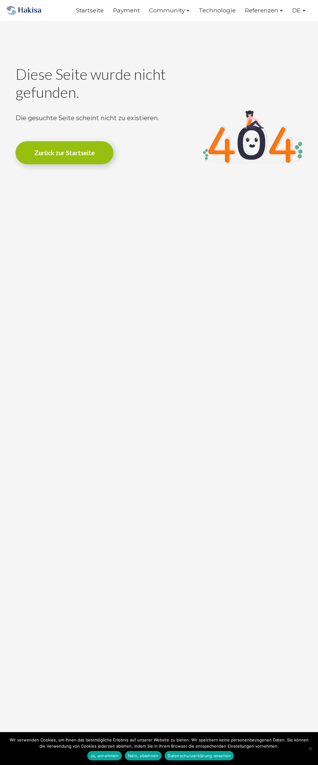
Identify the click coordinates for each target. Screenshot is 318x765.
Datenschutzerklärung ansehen (199, 755)
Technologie (217, 10)
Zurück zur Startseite (64, 152)
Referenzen (261, 10)
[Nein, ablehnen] (310, 748)
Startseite (90, 10)
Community (167, 10)
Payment (126, 10)
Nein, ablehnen (143, 755)
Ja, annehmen (104, 755)
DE (296, 10)
